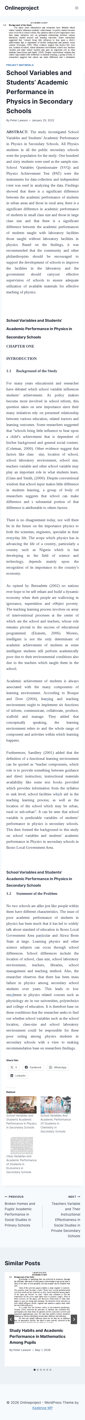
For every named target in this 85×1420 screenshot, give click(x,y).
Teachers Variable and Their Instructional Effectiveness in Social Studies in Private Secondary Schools (65, 1216)
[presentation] (42, 1297)
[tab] (35, 1370)
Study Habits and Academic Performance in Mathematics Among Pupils (37, 1336)
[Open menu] (76, 8)
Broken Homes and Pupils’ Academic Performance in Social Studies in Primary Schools (20, 1211)
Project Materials (20, 65)
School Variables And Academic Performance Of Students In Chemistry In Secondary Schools (56, 1123)
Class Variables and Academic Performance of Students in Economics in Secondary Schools (21, 1164)
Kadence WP (42, 1408)
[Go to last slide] (11, 1319)
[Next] (74, 1319)
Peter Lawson (19, 120)
